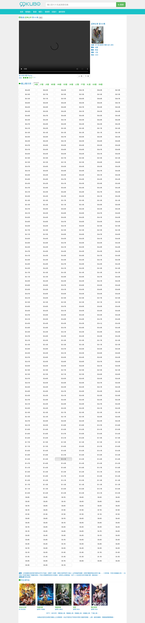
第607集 (63, 137)
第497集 (99, 213)
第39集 (27, 540)
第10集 (118, 556)
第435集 (27, 260)
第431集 (99, 260)
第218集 (45, 412)
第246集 (81, 391)
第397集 (63, 285)
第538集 (117, 183)
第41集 (100, 535)
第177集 (27, 442)
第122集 (45, 480)
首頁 (21, 11)
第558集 (81, 171)
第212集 (45, 417)
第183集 (27, 438)
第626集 (45, 124)
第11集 (100, 556)
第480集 (81, 226)
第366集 (81, 306)
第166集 (117, 446)
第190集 (117, 429)
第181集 (63, 438)
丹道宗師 (40, 607)
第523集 (63, 196)
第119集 (99, 480)
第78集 (82, 510)
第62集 (45, 523)
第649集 (117, 111)
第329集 (99, 332)
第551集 (99, 175)
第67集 (63, 518)
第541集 (63, 183)
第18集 (82, 552)
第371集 (99, 302)
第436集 (117, 255)
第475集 (63, 230)
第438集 (81, 255)
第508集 (117, 204)
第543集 (27, 183)
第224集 (45, 408)
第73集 (63, 514)
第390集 (81, 289)
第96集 (82, 497)
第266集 (45, 378)
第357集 (27, 315)
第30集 (82, 544)
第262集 (117, 378)
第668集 (99, 98)
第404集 (45, 281)
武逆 (74, 607)
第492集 (81, 217)
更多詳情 (24, 577)
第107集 (99, 489)
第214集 (117, 412)
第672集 (27, 98)
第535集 (63, 188)
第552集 (81, 175)
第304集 (117, 349)
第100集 (117, 493)
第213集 (27, 417)
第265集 (63, 378)
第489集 (27, 221)
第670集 (63, 98)
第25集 (63, 548)
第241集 (63, 395)
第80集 (45, 510)
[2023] (45, 594)
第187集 (63, 433)
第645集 (81, 115)
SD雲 (65, 84)
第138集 (81, 467)
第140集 (45, 467)
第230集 (45, 404)
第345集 (27, 323)
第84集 (82, 506)
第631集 (63, 120)
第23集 (100, 548)
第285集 (27, 366)
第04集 (118, 561)
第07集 (63, 561)
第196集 (117, 425)
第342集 (81, 323)
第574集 (117, 158)
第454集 (117, 243)
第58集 (118, 523)
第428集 (45, 264)
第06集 (82, 561)
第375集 (27, 302)
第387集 (27, 294)
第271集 (63, 374)
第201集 (27, 425)
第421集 (63, 268)
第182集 (45, 438)
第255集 (27, 387)
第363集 (27, 311)
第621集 (27, 128)
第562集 (117, 166)
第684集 (27, 90)
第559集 (63, 171)
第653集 (45, 111)
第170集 (45, 446)
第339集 (27, 327)
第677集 (45, 94)
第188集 (45, 433)
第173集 (99, 442)
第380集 (45, 298)
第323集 (99, 336)
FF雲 (83, 84)
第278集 (45, 370)
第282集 (81, 366)
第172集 (117, 442)
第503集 (99, 209)
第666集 (27, 103)
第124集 (117, 476)
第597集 (27, 145)
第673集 (117, 94)
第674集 (99, 94)
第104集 (45, 493)
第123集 (27, 480)
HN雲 (59, 84)
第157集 (63, 455)
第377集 (99, 298)
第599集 (99, 141)
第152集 (45, 459)
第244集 (117, 391)
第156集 (81, 455)
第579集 (27, 158)
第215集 (99, 412)
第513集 (27, 204)
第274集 (117, 370)
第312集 (81, 344)
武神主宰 (28, 17)
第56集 (45, 527)
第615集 (27, 132)
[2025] (27, 594)
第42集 (82, 535)
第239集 (99, 395)
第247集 (63, 391)
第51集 (27, 531)
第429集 (27, 264)
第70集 (118, 514)
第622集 (117, 124)
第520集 (117, 196)
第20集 (45, 552)
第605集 (99, 137)
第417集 (27, 272)
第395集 (99, 285)
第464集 (45, 238)
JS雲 (47, 84)
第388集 (117, 289)
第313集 (63, 344)
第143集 (99, 463)
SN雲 (101, 84)
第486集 (81, 221)
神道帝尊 (58, 607)
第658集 (63, 107)
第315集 (27, 344)
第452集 (45, 247)
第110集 (45, 489)
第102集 (81, 493)
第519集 (27, 200)
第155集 (99, 455)
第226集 (117, 404)
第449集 (99, 247)
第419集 (99, 268)
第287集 (99, 361)
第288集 (81, 361)
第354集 (81, 315)
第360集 (81, 311)
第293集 (99, 357)
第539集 (99, 183)
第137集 (99, 467)
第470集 (45, 234)
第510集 (81, 204)
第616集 (117, 128)
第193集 (63, 429)
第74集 (45, 514)
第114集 (81, 484)
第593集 (99, 145)
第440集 (45, 255)
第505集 (63, 209)
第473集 (99, 230)
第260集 (45, 383)
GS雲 (95, 84)
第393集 (27, 289)
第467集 (99, 234)
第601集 (63, 141)
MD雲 (53, 84)
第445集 (63, 251)
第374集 (45, 302)
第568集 (117, 162)
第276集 (81, 370)
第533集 (99, 188)
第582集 (81, 154)
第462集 (81, 238)
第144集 (81, 463)
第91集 (63, 501)
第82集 (118, 506)
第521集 (99, 196)
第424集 (117, 264)
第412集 (117, 272)
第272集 (45, 374)
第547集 (63, 179)
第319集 (63, 340)
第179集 (99, 438)
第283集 (63, 366)
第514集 (117, 200)
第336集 (81, 327)
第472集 (117, 230)
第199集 (63, 425)
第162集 (81, 450)
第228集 (81, 404)
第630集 (81, 120)
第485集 (99, 221)
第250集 (117, 387)
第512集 (45, 204)
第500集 (45, 213)
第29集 (100, 544)
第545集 (99, 179)
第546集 (81, 179)
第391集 (63, 289)
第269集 (99, 374)
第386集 (45, 294)
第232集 (117, 400)
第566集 (45, 166)
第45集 (27, 535)
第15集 (27, 556)
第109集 (63, 489)
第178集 (117, 438)
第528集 (81, 192)
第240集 (81, 395)
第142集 (117, 463)
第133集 (63, 472)
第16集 (118, 552)
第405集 (27, 281)
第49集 (63, 531)
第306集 (81, 349)
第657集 (81, 107)
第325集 (63, 336)
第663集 (81, 103)
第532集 (117, 188)
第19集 (63, 552)
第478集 (117, 226)
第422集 (45, 268)
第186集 (81, 433)
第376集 (117, 298)
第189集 (27, 433)
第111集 (27, 489)
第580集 (117, 154)
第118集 (117, 480)
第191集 (99, 429)
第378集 (81, 298)
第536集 (45, 188)
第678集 (27, 94)
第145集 (63, 463)
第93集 (27, 501)
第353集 (99, 315)
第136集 (117, 467)
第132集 (81, 472)
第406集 (117, 277)
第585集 (27, 154)
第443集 (99, 251)
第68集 (45, 518)
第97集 (63, 497)
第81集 (27, 510)
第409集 (63, 277)
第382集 (117, 294)
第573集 (27, 162)
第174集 (81, 442)
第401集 (99, 281)
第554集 (45, 175)
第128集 (45, 476)
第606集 (81, 137)
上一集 (80, 76)
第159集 (27, 455)
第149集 (99, 459)
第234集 (81, 400)
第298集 (117, 353)
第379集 (63, 298)
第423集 (27, 268)
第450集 (81, 247)
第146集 (45, 463)
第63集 (27, 523)
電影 (40, 11)
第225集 (27, 408)
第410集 (45, 277)
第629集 (99, 120)
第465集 (27, 238)
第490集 (117, 217)
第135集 (27, 472)
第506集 (45, 209)
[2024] (63, 594)
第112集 (117, 484)
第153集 (27, 459)
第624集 (81, 124)
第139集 (63, 467)
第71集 (100, 514)
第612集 (81, 132)
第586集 (117, 149)
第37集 (63, 540)
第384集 (81, 294)
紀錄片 (54, 11)
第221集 (99, 408)
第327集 (27, 336)
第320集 (45, 340)
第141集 (27, 467)
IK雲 (36, 84)
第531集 (27, 192)
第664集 (63, 103)
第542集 (45, 183)
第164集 (45, 450)
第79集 (63, 510)
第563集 (99, 166)
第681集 (81, 90)
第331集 (63, 332)
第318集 (81, 340)
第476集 (45, 230)
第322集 (117, 336)
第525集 (27, 196)
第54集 (82, 527)
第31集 (63, 544)
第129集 (27, 476)
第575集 (99, 158)
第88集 (118, 501)
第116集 (45, 484)
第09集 (27, 561)
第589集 (63, 149)
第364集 (117, 306)
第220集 (117, 408)
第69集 (27, 518)
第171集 (27, 446)
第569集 (99, 162)
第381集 (27, 298)
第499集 (63, 213)
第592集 (117, 145)
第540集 (81, 183)
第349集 (63, 319)
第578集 (45, 158)
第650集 (99, 111)
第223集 (63, 408)
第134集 (45, 472)
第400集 (117, 281)
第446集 (45, 251)
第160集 (117, 450)
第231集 (27, 404)
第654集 (27, 111)
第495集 (27, 217)
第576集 (81, 158)
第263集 (99, 378)
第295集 (63, 357)
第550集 (117, 175)
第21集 (27, 552)
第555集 (27, 175)
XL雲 (89, 84)
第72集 (82, 514)
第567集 (27, 166)
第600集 (81, 141)
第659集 (45, 107)
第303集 (27, 353)
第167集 (99, 446)
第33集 (27, 544)
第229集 (63, 404)
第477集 (27, 230)
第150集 (81, 459)
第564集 (81, 166)
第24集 (82, 548)
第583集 (63, 154)
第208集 (117, 417)
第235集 (63, 400)
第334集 (117, 327)
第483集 (27, 226)
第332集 (45, 332)
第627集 (27, 124)
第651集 (81, 111)
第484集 (117, 221)
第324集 (81, 336)
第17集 (100, 552)
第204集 (81, 421)
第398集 (45, 285)
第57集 (27, 527)
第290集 (45, 361)
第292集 (117, 357)
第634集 (117, 115)
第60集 (82, 523)
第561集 (27, 171)
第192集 (81, 429)
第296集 (45, 357)
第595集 (63, 145)
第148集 (117, 459)
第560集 (45, 171)
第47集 (100, 531)
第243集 (27, 395)
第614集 (45, 132)
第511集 (63, 204)
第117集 (27, 484)
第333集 (27, 332)
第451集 (63, 247)
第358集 (117, 311)
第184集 (117, 433)
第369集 (27, 306)
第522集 (81, 196)
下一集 (87, 76)
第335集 (99, 327)
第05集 (100, 561)
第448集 (117, 247)
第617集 (99, 128)
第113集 (99, 484)
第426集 (81, 264)
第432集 (81, 260)
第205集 (63, 421)
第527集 (99, 192)
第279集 (27, 370)
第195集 (27, 429)
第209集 (99, 417)
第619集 (63, 128)
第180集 (81, 438)
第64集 (118, 518)
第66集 (82, 518)
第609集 (27, 137)
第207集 (27, 421)
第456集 (81, 243)
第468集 (81, 234)
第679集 (117, 90)
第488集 (45, 221)
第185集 (99, 433)
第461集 (99, 238)
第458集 (45, 243)
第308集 (45, 349)
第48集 (82, 531)
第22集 (118, 548)
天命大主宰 (22, 607)
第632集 (45, 120)
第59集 (100, 523)
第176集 (45, 442)
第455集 (99, 243)
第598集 (117, 141)
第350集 (45, 319)
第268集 (117, 374)
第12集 (82, 556)
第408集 (81, 277)
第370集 (117, 302)
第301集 (63, 353)
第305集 (99, 349)
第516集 (81, 200)
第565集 (63, 166)
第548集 (45, 179)
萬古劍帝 (94, 607)
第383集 (99, 294)
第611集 (99, 132)
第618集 (81, 128)
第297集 (27, 357)
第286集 (117, 361)
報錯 (41, 17)
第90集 (82, 501)
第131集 (99, 472)
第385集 (63, 294)
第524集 (45, 196)
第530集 (45, 192)
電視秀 (47, 11)
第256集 (117, 383)
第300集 (81, 353)
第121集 (63, 480)
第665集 (45, 103)
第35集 (100, 540)
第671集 (45, 98)
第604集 (117, 137)
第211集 (63, 417)
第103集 (63, 493)
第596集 (45, 145)
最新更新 (62, 11)
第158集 (45, 455)
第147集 (27, 463)
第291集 (27, 361)
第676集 (63, 94)
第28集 (118, 544)
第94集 (118, 497)
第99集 (27, 497)
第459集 (27, 243)
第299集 (99, 353)
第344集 (45, 323)
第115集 (63, 484)
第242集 (45, 395)
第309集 (27, 349)
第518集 (45, 200)
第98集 (45, 497)
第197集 (99, 425)
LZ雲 (77, 84)
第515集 (99, 200)
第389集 (99, 289)
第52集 (118, 527)
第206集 (45, 421)
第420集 (81, 268)
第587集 (99, 149)
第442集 (117, 251)
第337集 (63, 327)
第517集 (63, 200)
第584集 (45, 154)
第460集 (117, 238)
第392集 (45, 289)
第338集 (45, 327)
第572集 (45, 162)
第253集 (63, 387)
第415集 (63, 272)
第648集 (27, 115)
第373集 (63, 302)
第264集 (81, 378)
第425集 (99, 264)
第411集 (27, 277)
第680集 (99, 90)
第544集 (117, 179)
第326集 (45, 336)
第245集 (99, 391)
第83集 (100, 506)
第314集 (45, 344)
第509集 (99, 204)
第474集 (81, 230)
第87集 (27, 506)
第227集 (99, 404)
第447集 (27, 251)
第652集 (63, 111)
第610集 (117, 132)
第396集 (81, 285)
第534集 (81, 188)
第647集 (45, 115)
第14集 (45, 556)
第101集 (99, 493)
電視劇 (27, 11)
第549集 (27, 179)
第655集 (117, 107)
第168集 (81, 446)
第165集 (27, 450)
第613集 (63, 132)
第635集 (99, 115)
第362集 (45, 311)
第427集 (63, 264)
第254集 (45, 387)
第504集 (81, 209)
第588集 (81, 149)
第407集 (99, 277)
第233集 (99, 400)
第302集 (45, 353)
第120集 (81, 480)
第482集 (45, 226)
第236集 (45, 400)
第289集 (63, 361)
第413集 (99, 272)
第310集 (117, 344)
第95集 (100, 497)
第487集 (63, 221)
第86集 (45, 506)
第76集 (118, 510)
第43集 (63, 535)
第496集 (117, 213)
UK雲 (71, 84)
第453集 (27, 247)
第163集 (63, 450)
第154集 (117, 455)
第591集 (27, 149)
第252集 (81, 387)
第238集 (117, 395)
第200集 (45, 425)
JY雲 (41, 84)
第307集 (63, 349)
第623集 (99, 124)
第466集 (117, 234)
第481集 (63, 226)
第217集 (63, 412)
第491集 (99, 217)
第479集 (99, 226)
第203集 (99, 421)
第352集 (117, 315)
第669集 (81, 98)
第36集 (82, 540)
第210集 (81, 417)
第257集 (99, 383)
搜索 (121, 4)
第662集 (99, 103)
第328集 (117, 332)
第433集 (63, 260)
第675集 (81, 94)
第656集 (99, 107)
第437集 (99, 255)
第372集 (81, 302)
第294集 (81, 357)
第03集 (27, 565)
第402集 (81, 281)
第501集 (27, 213)
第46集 (118, 531)
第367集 (63, 306)
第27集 (27, 548)
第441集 (27, 255)
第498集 (81, 213)
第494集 (45, 217)
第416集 (45, 272)
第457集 (63, 243)
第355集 (63, 315)
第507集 (27, 209)
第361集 (63, 311)
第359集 (99, 311)
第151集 (63, 459)
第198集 (81, 425)
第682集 (63, 90)
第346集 (117, 319)
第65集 (100, 518)
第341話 (99, 323)
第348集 (81, 319)
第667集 (117, 98)
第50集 (45, 531)
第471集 (27, 234)
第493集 (63, 217)
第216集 (81, 412)
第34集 (118, 540)
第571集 (63, 162)
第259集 (63, 383)
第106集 (117, 489)
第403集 (63, 281)
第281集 (99, 366)
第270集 (81, 374)
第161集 (99, 450)
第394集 (117, 285)
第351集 (27, 319)
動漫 (34, 11)
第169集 (63, 446)
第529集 (63, 192)
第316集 (117, 340)
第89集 (100, 501)
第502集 (117, 209)
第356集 (45, 315)
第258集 (81, 383)
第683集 (45, 90)
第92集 (45, 501)
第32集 (45, 544)
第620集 (45, 128)
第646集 (63, 115)
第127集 (63, 476)
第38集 (45, 540)
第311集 (99, 344)
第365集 (99, 306)
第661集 (117, 103)
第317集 (99, 340)
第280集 (117, 366)
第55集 (63, 527)
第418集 (117, 268)
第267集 (27, 378)
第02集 (45, 565)
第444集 (81, 251)
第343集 (63, 323)
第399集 (27, 285)
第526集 (117, 192)
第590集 (45, 149)
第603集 (27, 141)
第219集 (27, 412)
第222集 (81, 408)
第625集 (63, 124)
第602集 (45, 141)
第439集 (63, 255)
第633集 (27, 120)
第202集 (117, 421)
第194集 (45, 429)
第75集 (27, 514)
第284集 (45, 366)
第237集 (27, 400)
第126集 (81, 476)
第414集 (81, 272)
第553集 (63, 175)
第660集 (27, 107)
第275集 (99, 370)
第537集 (27, 188)
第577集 (63, 158)
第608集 (45, 137)
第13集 (63, 556)
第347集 (99, 319)
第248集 (45, 391)
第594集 (81, 145)
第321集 (27, 340)
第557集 (99, 171)
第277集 (63, 370)
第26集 (45, 548)
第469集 (63, 234)
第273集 (27, 374)
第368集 (45, 306)
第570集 (81, 162)
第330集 (81, 332)
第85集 (63, 506)
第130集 (117, 472)
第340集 (117, 323)
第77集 (100, 510)
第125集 (99, 476)
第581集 (99, 154)
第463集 (63, 238)
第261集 (27, 383)
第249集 (27, 391)
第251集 (99, 387)
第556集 (117, 171)
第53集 (100, 527)
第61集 (63, 523)
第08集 (45, 561)
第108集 (81, 489)
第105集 (27, 493)
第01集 (63, 565)
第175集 (63, 442)
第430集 (117, 260)
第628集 (117, 120)
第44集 (45, 535)
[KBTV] (30, 4)
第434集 (45, 260)
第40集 (118, 535)
